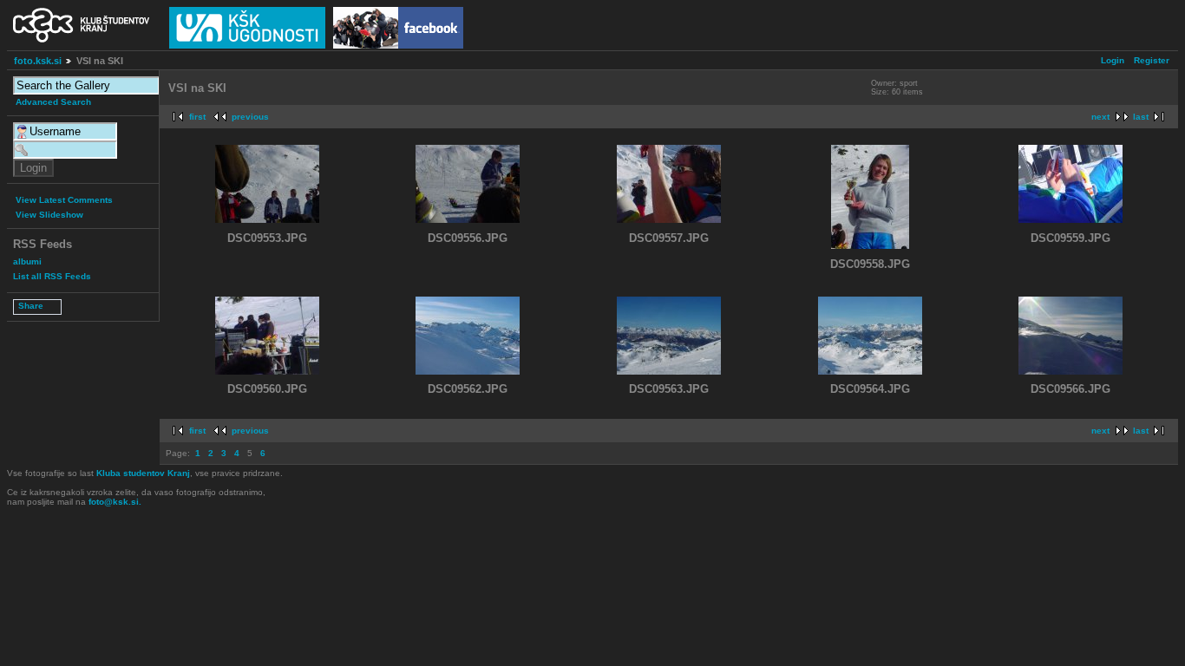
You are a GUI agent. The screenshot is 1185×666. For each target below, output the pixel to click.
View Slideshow (49, 214)
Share (30, 305)
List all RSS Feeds (52, 276)
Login (1112, 60)
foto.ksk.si (38, 61)
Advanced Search (53, 102)
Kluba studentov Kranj (143, 473)
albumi (27, 261)
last (1141, 116)
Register (1151, 60)
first (197, 116)
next (1100, 116)
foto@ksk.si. (114, 501)
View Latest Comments (64, 200)
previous (250, 116)
